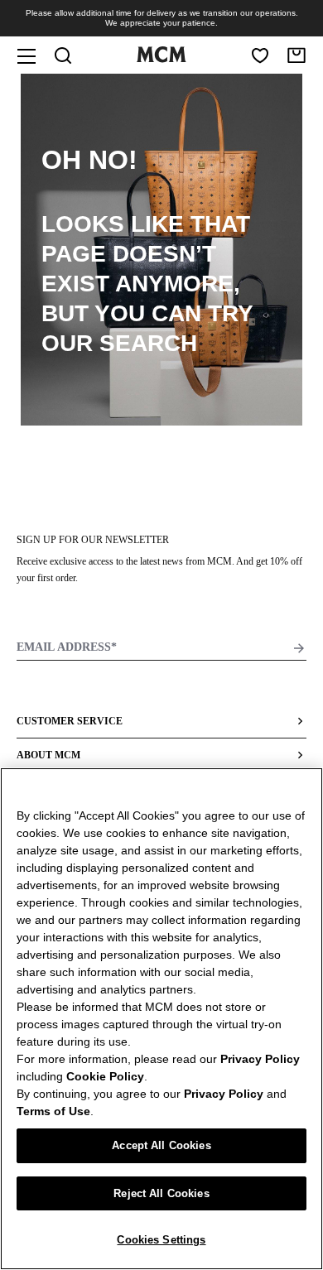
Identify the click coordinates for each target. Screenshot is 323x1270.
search (148, 343)
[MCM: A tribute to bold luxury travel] (161, 58)
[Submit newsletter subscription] (299, 648)
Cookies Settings (161, 1240)
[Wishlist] (260, 55)
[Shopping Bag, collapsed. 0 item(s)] (296, 55)
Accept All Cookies (161, 1145)
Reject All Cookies (161, 1193)
